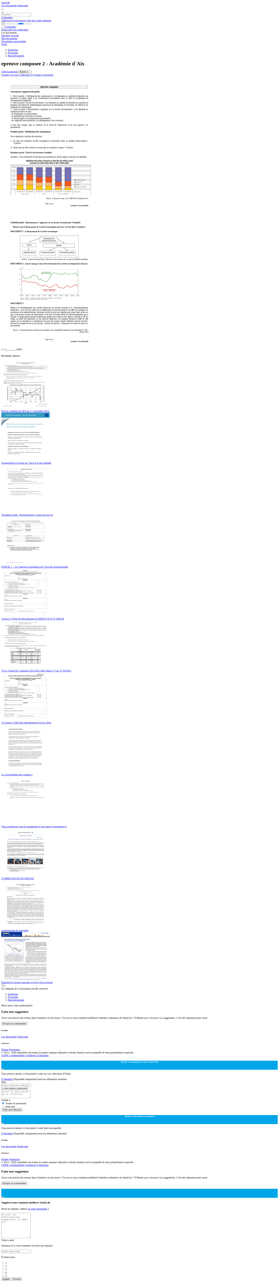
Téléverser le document (13, 20)
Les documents (9, 5)
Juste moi (10, 1106)
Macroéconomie (16, 55)
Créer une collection (12, 1110)
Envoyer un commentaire (14, 1023)
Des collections (20, 29)
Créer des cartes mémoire (38, 20)
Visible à (5, 1100)
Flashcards (22, 5)
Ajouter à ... (25, 72)
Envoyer (17, 1279)
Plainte (4, 1049)
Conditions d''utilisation (37, 1055)
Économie (13, 52)
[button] (7, 350)
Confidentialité (17, 1055)
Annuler (6, 1279)
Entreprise (13, 50)
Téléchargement (9, 71)
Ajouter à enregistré (43, 75)
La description (14, 1088)
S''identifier (7, 17)
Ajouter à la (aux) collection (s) (17, 75)
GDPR (5, 1055)
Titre (3, 1082)
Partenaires (14, 1049)
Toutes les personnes (15, 1103)
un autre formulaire (38, 1208)
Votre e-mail (7, 1240)
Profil (4, 44)
